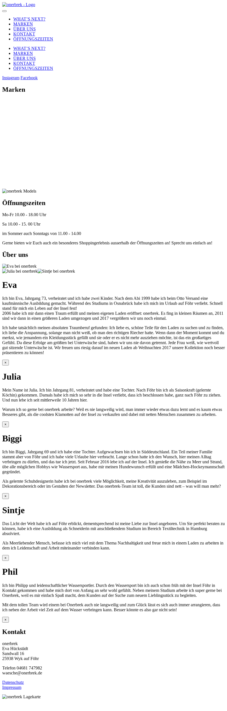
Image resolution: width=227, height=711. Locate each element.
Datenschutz (13, 682)
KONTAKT (24, 34)
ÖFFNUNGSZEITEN (33, 39)
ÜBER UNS (24, 29)
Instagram (10, 77)
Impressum (11, 687)
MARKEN (23, 24)
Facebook (29, 77)
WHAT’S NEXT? (29, 19)
